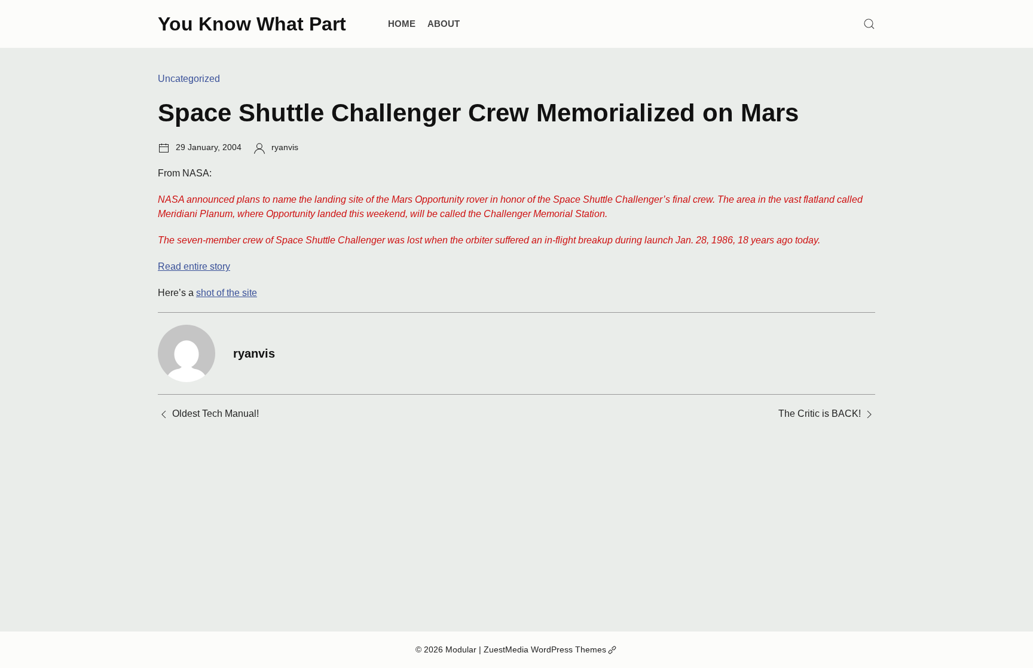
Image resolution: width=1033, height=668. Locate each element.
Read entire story (194, 266)
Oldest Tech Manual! (215, 413)
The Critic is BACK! (819, 413)
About (443, 24)
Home (401, 24)
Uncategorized (189, 79)
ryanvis (284, 147)
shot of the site (226, 293)
